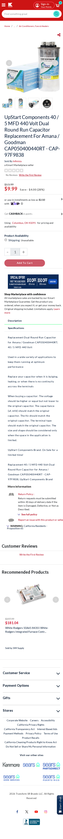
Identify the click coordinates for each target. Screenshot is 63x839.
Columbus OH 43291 (24, 222)
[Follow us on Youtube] (36, 811)
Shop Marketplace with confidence (25, 294)
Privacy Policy (33, 733)
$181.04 (11, 623)
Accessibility (48, 720)
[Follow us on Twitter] (26, 811)
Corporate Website (17, 720)
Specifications (16, 327)
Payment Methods (13, 733)
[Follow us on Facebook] (17, 811)
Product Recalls (31, 737)
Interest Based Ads (47, 729)
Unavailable (28, 240)
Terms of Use (51, 733)
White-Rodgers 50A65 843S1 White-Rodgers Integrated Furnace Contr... (26, 629)
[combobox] (32, 14)
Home (7, 26)
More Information (19, 486)
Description (15, 320)
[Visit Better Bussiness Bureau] (31, 821)
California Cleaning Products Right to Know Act (31, 742)
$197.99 (9, 618)
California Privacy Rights (30, 724)
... (14, 26)
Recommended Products (25, 572)
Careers (34, 720)
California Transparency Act (19, 729)
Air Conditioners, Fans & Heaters (34, 26)
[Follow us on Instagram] (45, 811)
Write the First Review (30, 175)
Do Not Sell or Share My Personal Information (31, 746)
